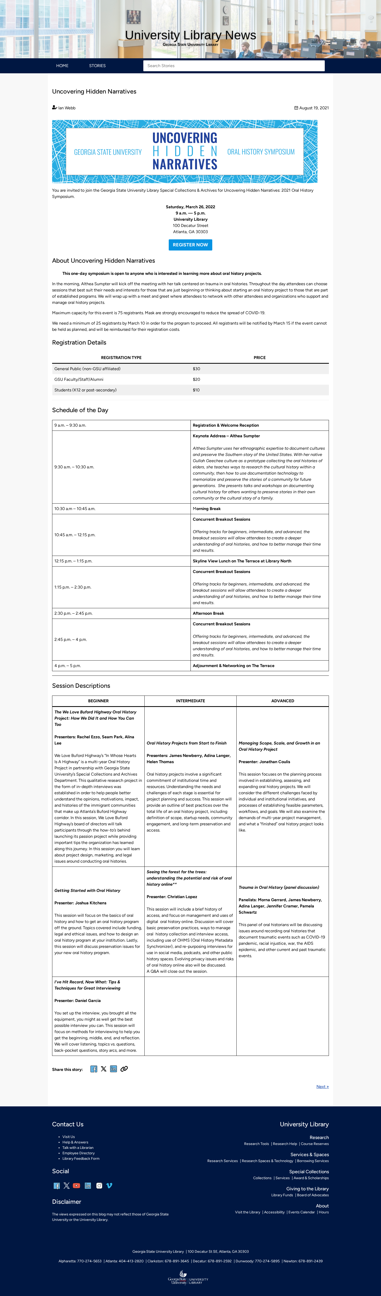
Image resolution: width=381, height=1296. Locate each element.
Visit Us (68, 1137)
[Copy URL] (124, 1069)
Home (62, 65)
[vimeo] (109, 1187)
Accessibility (274, 1212)
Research (319, 1137)
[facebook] (93, 1072)
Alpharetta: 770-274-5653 (80, 1261)
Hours (324, 1212)
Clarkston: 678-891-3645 (168, 1261)
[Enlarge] (310, 126)
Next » (322, 1086)
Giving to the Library (307, 1189)
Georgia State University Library (190, 44)
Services (283, 1178)
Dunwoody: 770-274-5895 (258, 1261)
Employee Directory (78, 1153)
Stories (97, 65)
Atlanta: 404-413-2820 (124, 1261)
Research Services (222, 1161)
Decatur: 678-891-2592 (212, 1261)
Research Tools (256, 1144)
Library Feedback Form (81, 1158)
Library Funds (282, 1195)
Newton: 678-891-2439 (303, 1261)
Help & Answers (75, 1142)
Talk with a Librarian (78, 1147)
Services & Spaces (310, 1154)
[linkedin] (88, 1189)
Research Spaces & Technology (267, 1161)
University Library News (190, 35)
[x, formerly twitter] (104, 1070)
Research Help (285, 1144)
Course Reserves (315, 1144)
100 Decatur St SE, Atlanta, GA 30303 (218, 1251)
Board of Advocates (313, 1195)
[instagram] (99, 1189)
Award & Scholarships (311, 1178)
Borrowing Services (313, 1161)
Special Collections (309, 1172)
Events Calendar (301, 1212)
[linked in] (113, 1072)
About (322, 1206)
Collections (262, 1178)
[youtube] (76, 1189)
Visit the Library (247, 1212)
